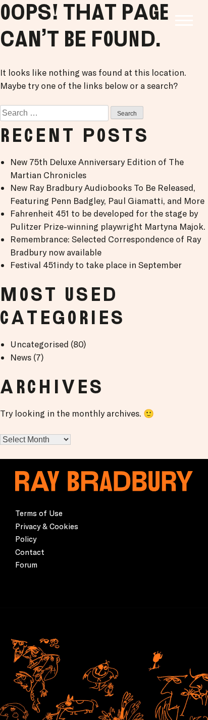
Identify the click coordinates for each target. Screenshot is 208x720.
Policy (25, 539)
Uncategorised (39, 344)
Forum (26, 565)
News (20, 357)
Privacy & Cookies (46, 526)
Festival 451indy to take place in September (96, 265)
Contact (29, 552)
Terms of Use (39, 513)
